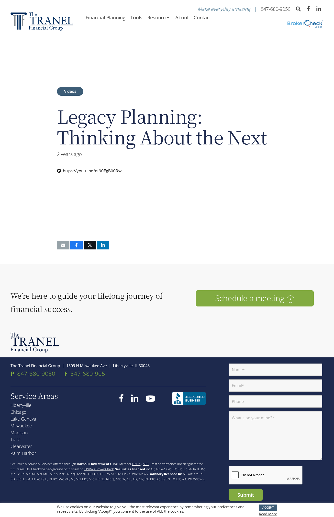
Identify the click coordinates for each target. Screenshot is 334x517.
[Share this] (76, 245)
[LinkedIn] (318, 9)
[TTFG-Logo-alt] (35, 342)
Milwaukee (21, 426)
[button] (298, 9)
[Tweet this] (90, 245)
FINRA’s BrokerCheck (99, 469)
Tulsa (16, 439)
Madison (19, 432)
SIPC (146, 464)
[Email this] (63, 245)
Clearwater (21, 446)
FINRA (136, 464)
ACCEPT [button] (268, 507)
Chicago (18, 412)
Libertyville (21, 405)
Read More (268, 514)
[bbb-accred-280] (189, 398)
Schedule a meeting (249, 298)
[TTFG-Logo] (42, 21)
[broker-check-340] (305, 24)
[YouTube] (150, 398)
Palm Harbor (23, 453)
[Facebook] (308, 9)
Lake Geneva (23, 419)
